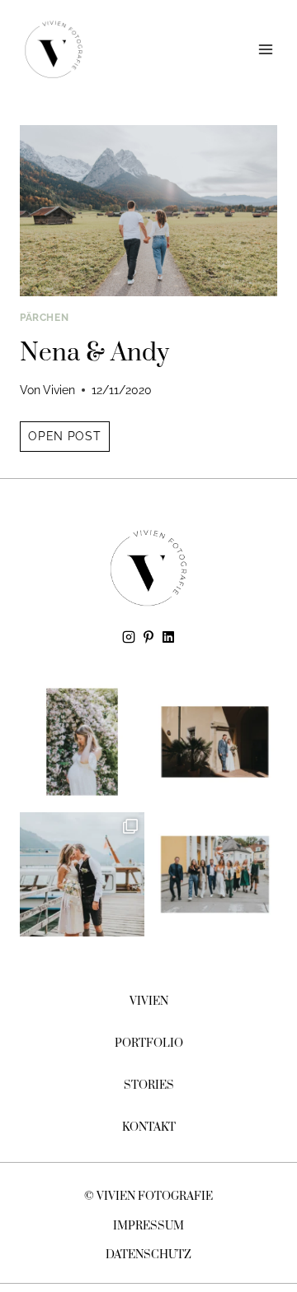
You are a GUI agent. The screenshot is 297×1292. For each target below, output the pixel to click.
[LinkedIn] (168, 637)
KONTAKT (149, 1127)
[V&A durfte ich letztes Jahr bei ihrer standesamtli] (82, 874)
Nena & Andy (94, 353)
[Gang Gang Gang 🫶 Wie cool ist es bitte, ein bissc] (215, 874)
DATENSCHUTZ (148, 1255)
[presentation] (148, 210)
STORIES (149, 1085)
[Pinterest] (148, 637)
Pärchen (44, 317)
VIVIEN (149, 1001)
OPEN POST (68, 440)
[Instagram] (128, 637)
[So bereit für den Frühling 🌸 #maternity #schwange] (82, 742)
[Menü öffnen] (265, 49)
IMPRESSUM (148, 1226)
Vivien (59, 390)
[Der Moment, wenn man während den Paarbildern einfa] (215, 742)
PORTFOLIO (149, 1043)
